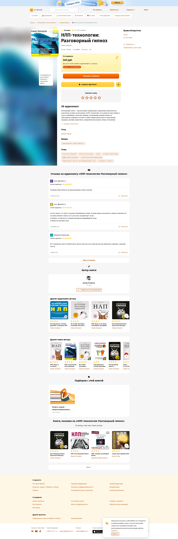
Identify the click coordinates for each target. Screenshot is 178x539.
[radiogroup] (91, 98)
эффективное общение (70, 157)
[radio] (82, 97)
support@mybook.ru (66, 531)
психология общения (69, 154)
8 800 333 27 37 (52, 531)
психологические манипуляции (91, 157)
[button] (126, 356)
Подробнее (114, 530)
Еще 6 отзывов (89, 260)
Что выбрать (97, 10)
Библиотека (114, 10)
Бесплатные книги (64, 15)
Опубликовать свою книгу (132, 48)
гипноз (98, 154)
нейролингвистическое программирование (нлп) (79, 161)
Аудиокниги (48, 15)
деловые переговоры (110, 154)
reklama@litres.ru (82, 531)
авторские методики (86, 154)
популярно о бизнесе (105, 161)
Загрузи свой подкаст (122, 15)
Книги (36, 15)
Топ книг (92, 15)
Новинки (80, 15)
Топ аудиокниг (105, 15)
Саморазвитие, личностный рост (73, 143)
